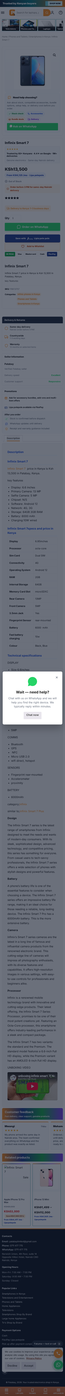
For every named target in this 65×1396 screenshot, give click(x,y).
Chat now (32, 715)
